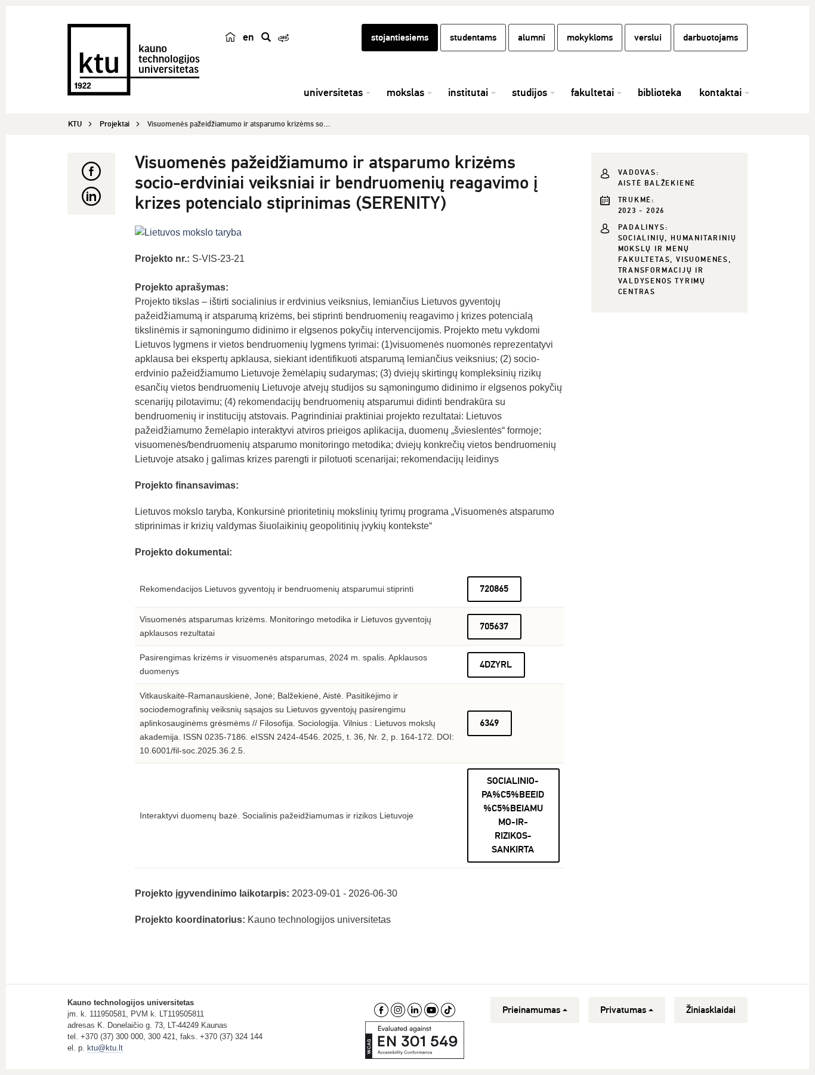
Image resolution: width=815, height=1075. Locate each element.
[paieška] (266, 37)
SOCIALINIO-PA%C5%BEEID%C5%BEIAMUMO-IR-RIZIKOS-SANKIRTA (512, 815)
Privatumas (623, 1010)
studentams (473, 38)
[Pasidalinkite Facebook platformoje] (91, 171)
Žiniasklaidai (711, 1010)
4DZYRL (496, 665)
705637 (494, 626)
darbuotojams (710, 38)
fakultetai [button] (592, 92)
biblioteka (659, 92)
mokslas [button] (405, 92)
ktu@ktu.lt (105, 1047)
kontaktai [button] (720, 92)
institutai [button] (468, 92)
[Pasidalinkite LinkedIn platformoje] (91, 196)
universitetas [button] (333, 92)
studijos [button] (529, 92)
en (248, 37)
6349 (489, 723)
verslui (648, 38)
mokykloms (590, 38)
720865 (494, 589)
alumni (531, 38)
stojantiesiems (399, 38)
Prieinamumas (531, 1010)
